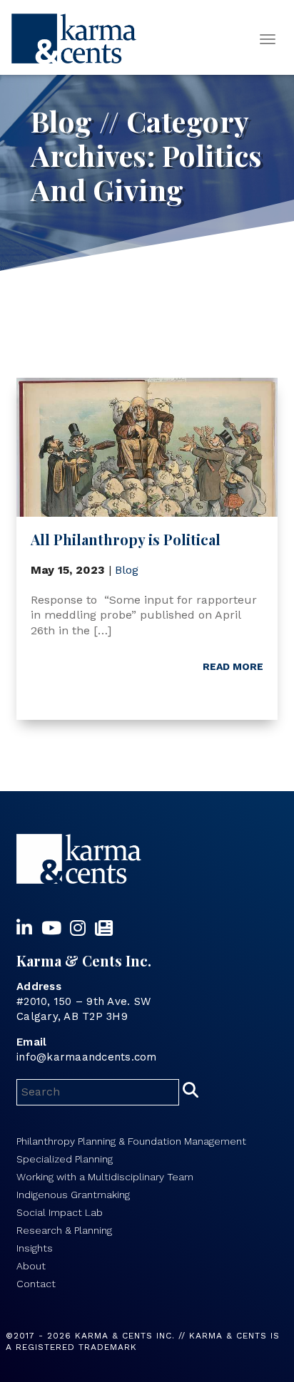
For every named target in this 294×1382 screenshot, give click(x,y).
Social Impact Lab (59, 1212)
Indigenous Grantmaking (73, 1194)
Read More (233, 666)
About (31, 1266)
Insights (34, 1248)
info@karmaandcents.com (86, 1057)
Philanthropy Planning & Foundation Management (131, 1141)
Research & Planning (64, 1230)
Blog (126, 570)
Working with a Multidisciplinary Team (104, 1176)
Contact (36, 1283)
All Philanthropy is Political (125, 539)
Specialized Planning (64, 1159)
